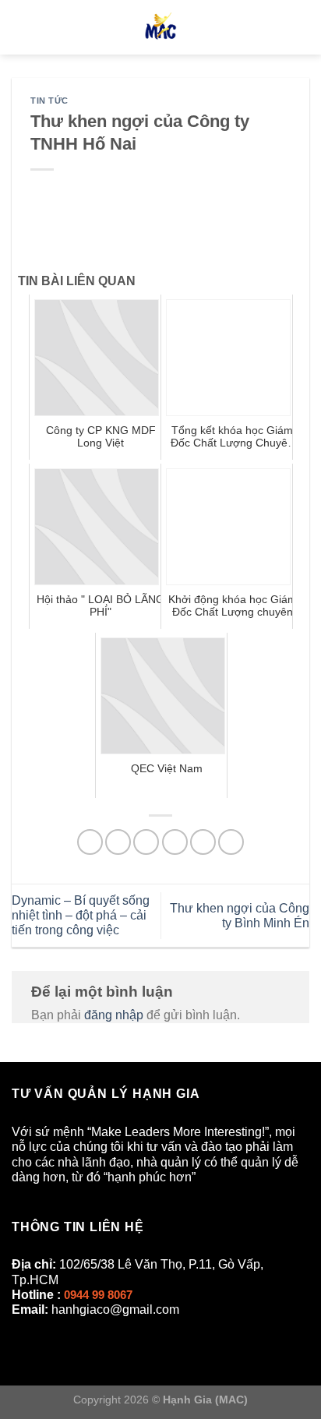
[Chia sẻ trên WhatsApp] (90, 842)
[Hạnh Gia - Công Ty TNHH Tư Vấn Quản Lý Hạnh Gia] (161, 27)
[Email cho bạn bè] (175, 842)
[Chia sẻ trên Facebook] (118, 842)
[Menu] (21, 27)
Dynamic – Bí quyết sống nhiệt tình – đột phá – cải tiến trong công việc (81, 915)
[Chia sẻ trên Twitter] (146, 842)
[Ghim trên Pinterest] (203, 842)
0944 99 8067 (98, 1294)
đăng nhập (113, 1015)
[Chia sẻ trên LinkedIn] (231, 842)
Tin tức (49, 100)
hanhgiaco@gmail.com (115, 1309)
